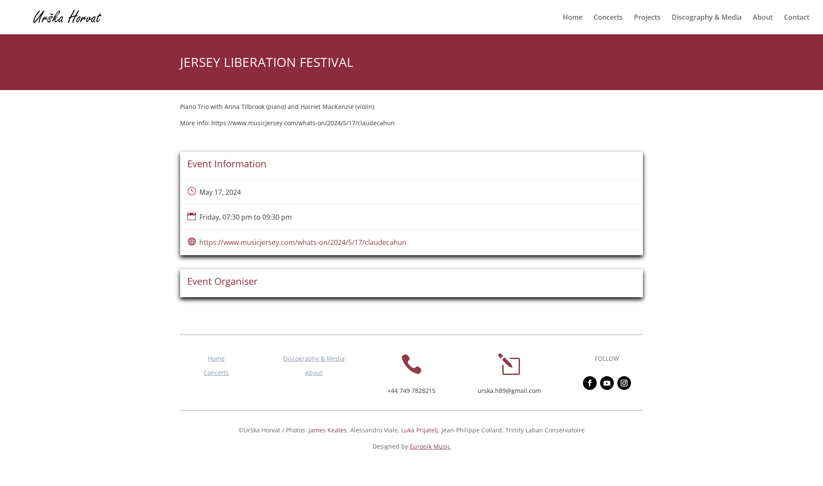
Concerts (608, 18)
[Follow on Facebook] (590, 383)
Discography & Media (707, 18)
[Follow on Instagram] (624, 383)
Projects (647, 18)
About (763, 18)
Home (573, 18)
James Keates (328, 430)
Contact (796, 18)
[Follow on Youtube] (607, 383)
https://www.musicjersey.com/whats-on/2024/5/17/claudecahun (302, 242)
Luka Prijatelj (419, 430)
